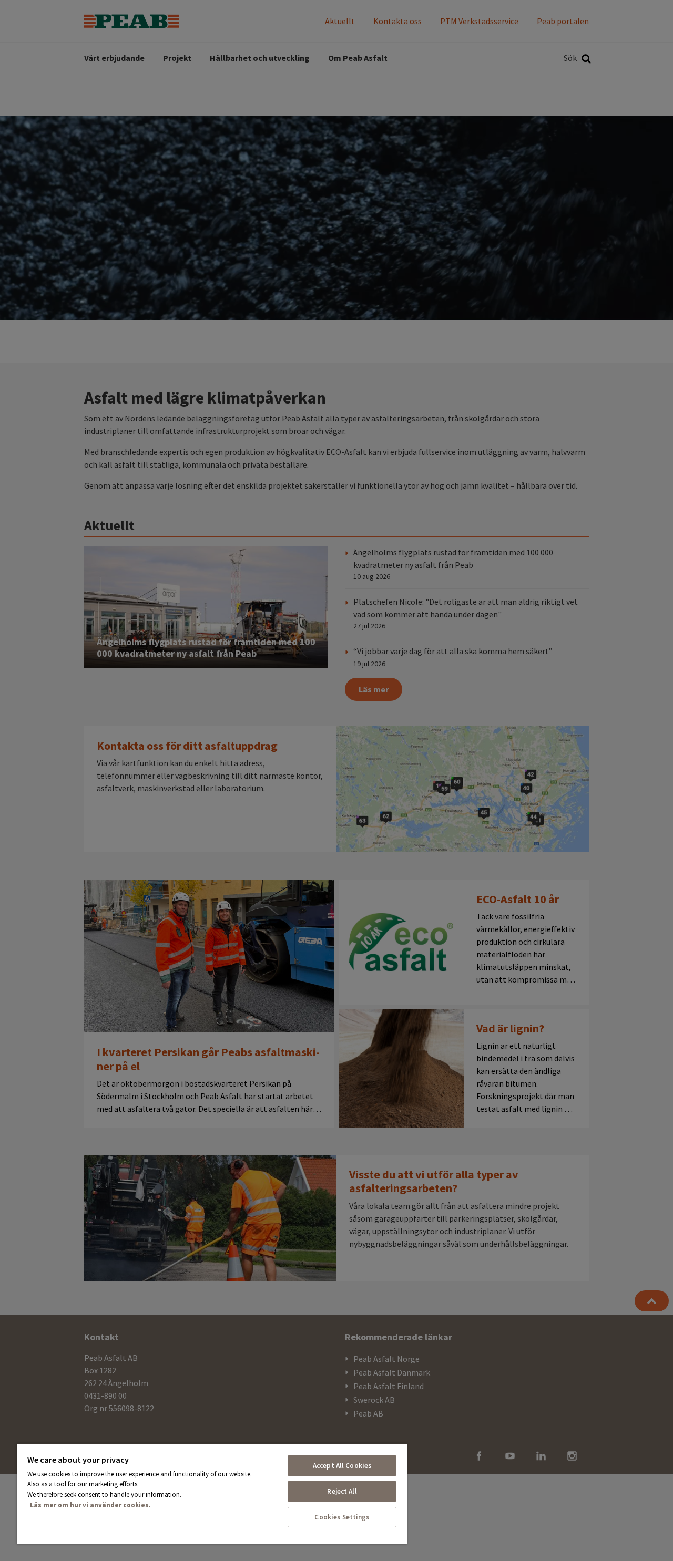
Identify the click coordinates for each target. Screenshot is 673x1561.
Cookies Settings (341, 1517)
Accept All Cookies (342, 1465)
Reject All (341, 1491)
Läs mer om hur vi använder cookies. (90, 1505)
